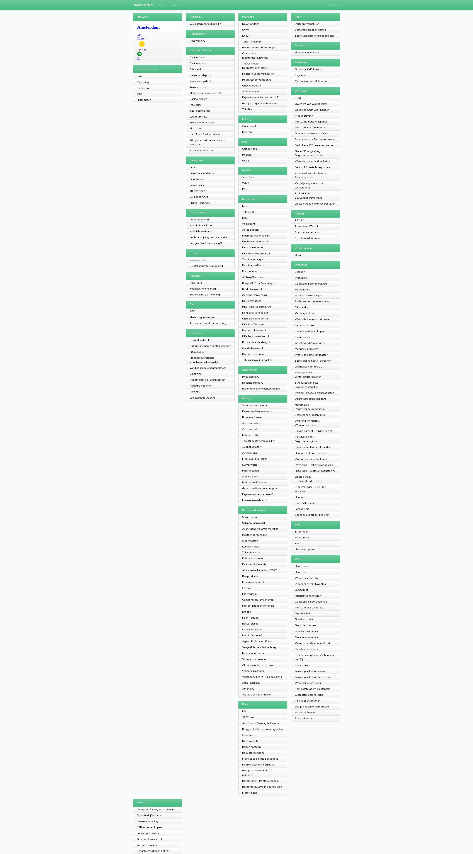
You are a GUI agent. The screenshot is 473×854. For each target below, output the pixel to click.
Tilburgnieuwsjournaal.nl (257, 360)
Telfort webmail (251, 41)
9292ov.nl (248, 717)
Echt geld (195, 69)
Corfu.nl (247, 588)
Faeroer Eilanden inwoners (258, 606)
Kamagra (195, 391)
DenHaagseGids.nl (253, 265)
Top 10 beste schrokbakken (258, 441)
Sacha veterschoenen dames (312, 301)
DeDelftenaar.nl (251, 301)
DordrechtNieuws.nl (254, 330)
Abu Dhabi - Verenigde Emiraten (261, 723)
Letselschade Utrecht (202, 397)
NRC (245, 218)
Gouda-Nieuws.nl (252, 348)
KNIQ (298, 98)
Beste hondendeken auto (310, 415)
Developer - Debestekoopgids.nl (314, 465)
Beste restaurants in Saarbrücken (262, 787)
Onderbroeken (250, 126)
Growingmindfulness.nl (308, 69)
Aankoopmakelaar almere (310, 671)
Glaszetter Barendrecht (309, 695)
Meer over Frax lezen (255, 459)
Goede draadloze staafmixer (312, 133)
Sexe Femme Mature (202, 173)
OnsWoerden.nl (251, 85)
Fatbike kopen (250, 470)
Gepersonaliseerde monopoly (260, 488)
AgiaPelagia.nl (251, 683)
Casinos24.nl (197, 57)
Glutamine (196, 374)
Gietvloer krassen (305, 625)
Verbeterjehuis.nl (200, 219)
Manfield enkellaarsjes (308, 295)
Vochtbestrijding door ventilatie (208, 237)
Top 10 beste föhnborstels (311, 127)
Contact (333, 5)
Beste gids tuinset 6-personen (313, 361)
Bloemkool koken (252, 417)
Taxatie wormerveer (307, 637)
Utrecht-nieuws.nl (252, 247)
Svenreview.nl (303, 337)
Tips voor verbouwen (307, 700)
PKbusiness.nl (250, 377)
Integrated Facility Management (156, 809)
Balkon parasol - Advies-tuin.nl (313, 431)
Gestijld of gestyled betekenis (260, 103)
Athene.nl (248, 688)
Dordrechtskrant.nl (253, 354)
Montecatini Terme (253, 653)
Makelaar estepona (306, 649)
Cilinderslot (302, 307)
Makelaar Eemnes (305, 712)
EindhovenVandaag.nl (255, 241)
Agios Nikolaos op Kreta (257, 641)
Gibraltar (247, 735)
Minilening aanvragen (202, 317)
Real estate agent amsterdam (312, 689)
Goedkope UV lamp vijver (310, 343)
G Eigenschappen (147, 845)
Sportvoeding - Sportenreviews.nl (315, 139)
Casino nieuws (198, 99)
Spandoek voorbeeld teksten (312, 515)
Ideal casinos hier (200, 111)
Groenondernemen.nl (149, 839)
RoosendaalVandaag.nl (256, 342)
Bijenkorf (300, 272)
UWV (245, 30)
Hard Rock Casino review (205, 134)
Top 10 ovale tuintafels (309, 607)
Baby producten (304, 325)
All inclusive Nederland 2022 (259, 570)
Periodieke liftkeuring (255, 482)
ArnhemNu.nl (250, 453)
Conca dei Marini (252, 629)
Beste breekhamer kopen (310, 331)
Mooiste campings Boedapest (260, 759)
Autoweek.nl (197, 40)
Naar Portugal (250, 618)
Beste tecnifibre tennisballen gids (315, 36)
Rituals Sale (197, 352)
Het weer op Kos (305, 549)
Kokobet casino (199, 87)
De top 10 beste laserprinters (312, 167)
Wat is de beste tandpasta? (311, 355)
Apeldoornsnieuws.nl (255, 295)
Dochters (173, 5)
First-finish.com (304, 619)
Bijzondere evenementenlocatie (261, 388)
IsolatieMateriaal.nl (201, 231)
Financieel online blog (203, 288)
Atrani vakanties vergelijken (258, 665)
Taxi (139, 76)
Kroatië (246, 612)
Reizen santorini (251, 747)
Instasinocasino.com (202, 150)
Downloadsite (250, 24)
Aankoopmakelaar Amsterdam (313, 677)
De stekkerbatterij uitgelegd (206, 266)
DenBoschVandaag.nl (255, 312)
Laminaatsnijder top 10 (308, 366)
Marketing (143, 82)
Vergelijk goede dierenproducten (314, 393)
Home (161, 5)
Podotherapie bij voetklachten (207, 380)
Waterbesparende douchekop (313, 161)
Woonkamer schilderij (308, 683)
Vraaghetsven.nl (304, 116)
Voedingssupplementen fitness (208, 368)
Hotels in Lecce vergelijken (258, 74)
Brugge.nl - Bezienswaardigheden (262, 729)
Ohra (298, 255)
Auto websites (251, 423)
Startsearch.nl (143, 5)
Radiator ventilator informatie (312, 447)
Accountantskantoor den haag (208, 323)
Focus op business (148, 833)
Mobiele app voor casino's (205, 93)
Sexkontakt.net (199, 197)
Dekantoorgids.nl (252, 383)
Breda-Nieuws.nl (252, 289)
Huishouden (144, 100)
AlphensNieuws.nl (253, 277)
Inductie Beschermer (307, 631)
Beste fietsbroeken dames (310, 30)
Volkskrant (248, 224)
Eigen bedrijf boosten (149, 815)
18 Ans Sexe (197, 191)
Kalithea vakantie (252, 558)
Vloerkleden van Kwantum (310, 584)
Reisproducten (250, 576)
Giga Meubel (302, 613)
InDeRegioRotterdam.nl (256, 253)
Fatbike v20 (302, 509)
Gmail (245, 160)
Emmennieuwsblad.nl (254, 500)
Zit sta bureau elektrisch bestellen (315, 203)
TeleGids (247, 109)
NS (244, 711)
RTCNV (299, 220)
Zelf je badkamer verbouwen (312, 706)
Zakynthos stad (251, 552)
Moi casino (196, 128)
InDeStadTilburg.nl (253, 324)
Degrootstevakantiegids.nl (258, 764)
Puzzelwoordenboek (254, 535)
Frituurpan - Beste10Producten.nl (315, 471)
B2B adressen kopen (149, 827)
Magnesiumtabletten (307, 349)
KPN (244, 189)
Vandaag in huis (304, 313)
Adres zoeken (250, 230)
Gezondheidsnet (199, 340)
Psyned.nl (300, 75)
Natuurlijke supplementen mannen (210, 346)
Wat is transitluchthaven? (257, 694)
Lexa (192, 167)
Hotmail (246, 154)
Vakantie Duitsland (253, 671)
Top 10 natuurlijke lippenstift (312, 121)
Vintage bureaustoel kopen (311, 459)
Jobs (139, 94)
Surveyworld (249, 465)
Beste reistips (250, 623)
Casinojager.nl (198, 63)
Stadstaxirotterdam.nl (308, 232)
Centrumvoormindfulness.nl (311, 81)
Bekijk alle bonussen (202, 122)
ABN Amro (196, 283)
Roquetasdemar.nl (253, 753)
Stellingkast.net (304, 718)
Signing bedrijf (250, 476)
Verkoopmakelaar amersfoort (312, 643)
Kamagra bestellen (201, 385)
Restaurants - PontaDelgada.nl (260, 781)
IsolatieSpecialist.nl (201, 225)
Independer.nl (198, 260)
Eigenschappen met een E (257, 494)
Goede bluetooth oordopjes (259, 47)
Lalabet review (198, 116)
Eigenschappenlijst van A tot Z (260, 97)
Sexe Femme (197, 185)
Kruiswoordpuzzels (253, 582)
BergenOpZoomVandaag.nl (258, 283)
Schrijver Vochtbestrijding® (206, 243)
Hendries (300, 497)
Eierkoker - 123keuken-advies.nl (314, 145)
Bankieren (143, 88)
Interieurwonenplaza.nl (308, 596)
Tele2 (245, 183)
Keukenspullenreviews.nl (257, 411)
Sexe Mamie (197, 179)
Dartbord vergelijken (307, 24)
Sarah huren (249, 517)
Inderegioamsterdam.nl (255, 235)
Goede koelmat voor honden (312, 110)
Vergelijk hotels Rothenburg (259, 647)
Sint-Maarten (250, 540)
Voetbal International (255, 405)
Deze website (250, 741)
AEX (192, 311)
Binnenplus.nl (303, 665)
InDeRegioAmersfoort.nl (256, 307)
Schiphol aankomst (253, 523)
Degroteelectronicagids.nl (310, 399)
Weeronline (302, 537)
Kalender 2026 (251, 435)
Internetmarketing (147, 821)
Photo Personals (200, 203)
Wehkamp (301, 278)
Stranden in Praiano (254, 659)
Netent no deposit (200, 75)
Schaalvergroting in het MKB (154, 851)
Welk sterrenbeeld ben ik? (205, 24)
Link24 (246, 36)
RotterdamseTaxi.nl (306, 226)
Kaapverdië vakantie (254, 564)
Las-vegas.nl (249, 594)
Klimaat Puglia (250, 546)
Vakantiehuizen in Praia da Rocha (262, 677)
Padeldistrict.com (305, 503)
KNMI (298, 543)
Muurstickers (302, 289)
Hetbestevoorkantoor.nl (256, 79)
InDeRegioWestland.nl (255, 336)
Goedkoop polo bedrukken (311, 283)
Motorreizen (249, 793)
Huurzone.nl (302, 566)
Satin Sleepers (251, 91)
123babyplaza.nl (252, 447)
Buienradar (301, 531)
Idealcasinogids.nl (200, 81)
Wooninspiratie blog (307, 578)
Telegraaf (248, 212)
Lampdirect (301, 590)
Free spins (196, 105)
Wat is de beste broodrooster (313, 319)
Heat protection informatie (310, 453)
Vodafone (248, 177)
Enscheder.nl (249, 271)
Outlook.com (250, 149)
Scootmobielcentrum (307, 238)
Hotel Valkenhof (252, 635)
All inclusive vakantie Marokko (260, 529)
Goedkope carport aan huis (311, 601)
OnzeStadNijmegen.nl (255, 318)
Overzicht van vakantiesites (311, 104)
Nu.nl (245, 206)
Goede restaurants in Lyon (258, 600)
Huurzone (301, 572)
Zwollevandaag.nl (253, 259)
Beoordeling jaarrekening (205, 294)
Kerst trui (247, 132)
